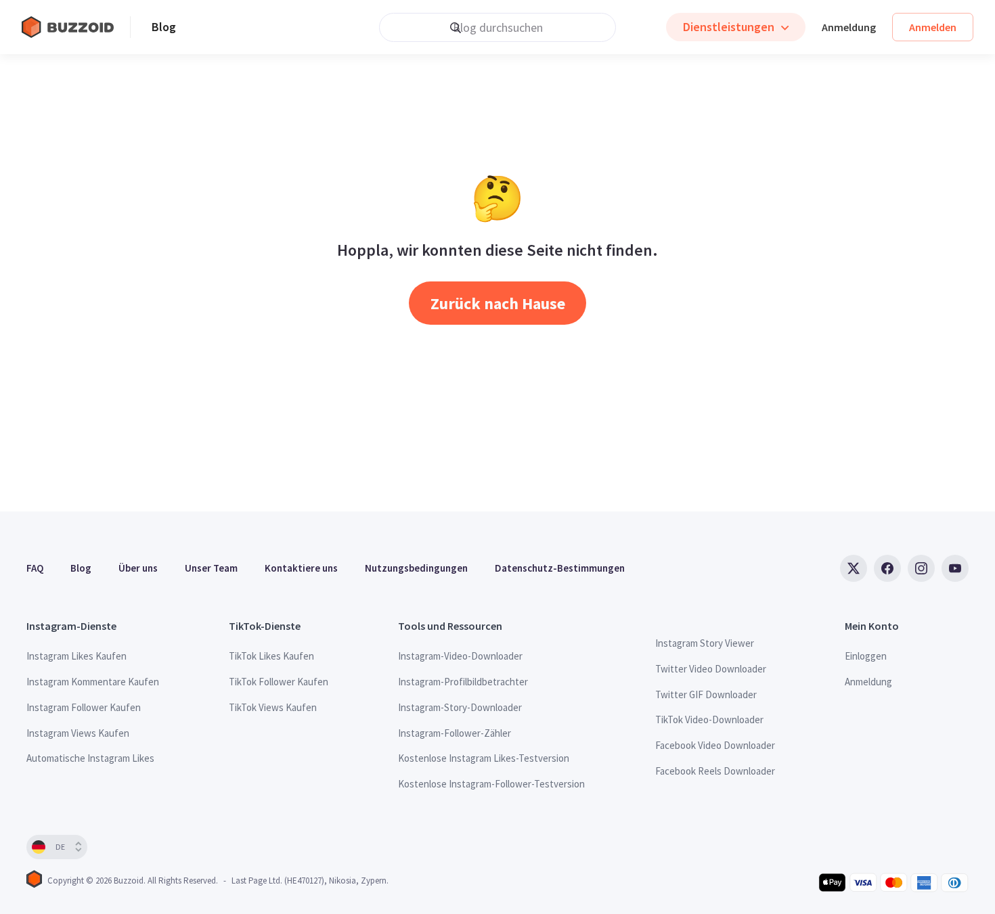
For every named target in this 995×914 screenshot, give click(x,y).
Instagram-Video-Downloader (460, 655)
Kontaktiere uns (301, 568)
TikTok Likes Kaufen (271, 655)
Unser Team (211, 568)
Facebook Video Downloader (715, 745)
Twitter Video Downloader (710, 668)
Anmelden (932, 27)
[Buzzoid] (76, 27)
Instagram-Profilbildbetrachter (463, 681)
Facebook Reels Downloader (715, 770)
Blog (164, 27)
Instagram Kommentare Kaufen (92, 681)
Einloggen (866, 655)
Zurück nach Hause (497, 303)
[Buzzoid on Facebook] (887, 568)
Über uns (138, 568)
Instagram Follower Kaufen (83, 707)
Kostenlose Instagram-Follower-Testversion (491, 783)
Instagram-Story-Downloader (460, 707)
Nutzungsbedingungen (416, 568)
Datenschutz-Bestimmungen (560, 568)
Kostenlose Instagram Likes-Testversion (483, 758)
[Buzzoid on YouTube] (955, 568)
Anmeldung (849, 27)
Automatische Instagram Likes (90, 758)
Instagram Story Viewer (704, 643)
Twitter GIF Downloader (706, 694)
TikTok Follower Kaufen (278, 681)
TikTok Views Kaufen (273, 707)
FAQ (34, 568)
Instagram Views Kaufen (77, 733)
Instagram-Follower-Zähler (454, 733)
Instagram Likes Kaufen (76, 655)
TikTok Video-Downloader (709, 719)
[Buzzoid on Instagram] (921, 568)
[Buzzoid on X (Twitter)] (853, 568)
